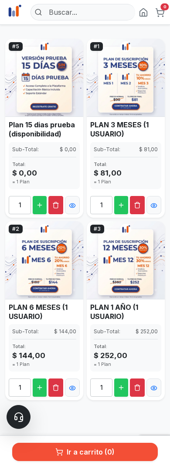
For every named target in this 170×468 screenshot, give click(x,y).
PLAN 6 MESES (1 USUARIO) (38, 312)
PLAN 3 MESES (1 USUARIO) (119, 129)
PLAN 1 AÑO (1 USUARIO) (114, 312)
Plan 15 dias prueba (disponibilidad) (42, 129)
